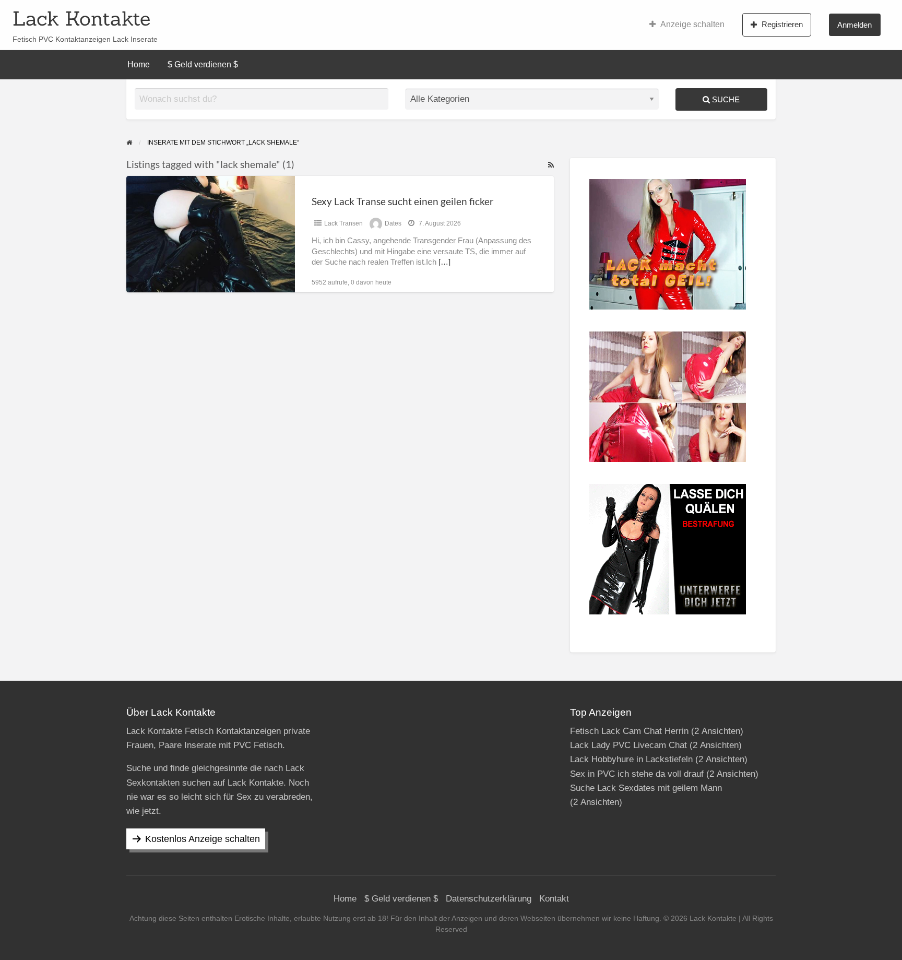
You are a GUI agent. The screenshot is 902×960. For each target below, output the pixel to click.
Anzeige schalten (692, 24)
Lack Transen (343, 223)
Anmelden (854, 24)
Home (138, 64)
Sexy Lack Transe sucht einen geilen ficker (403, 201)
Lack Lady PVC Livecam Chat (628, 745)
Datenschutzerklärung (488, 899)
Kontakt (554, 899)
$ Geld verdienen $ (203, 64)
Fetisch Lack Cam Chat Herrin (629, 731)
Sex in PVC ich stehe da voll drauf (637, 774)
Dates (393, 223)
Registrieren (782, 24)
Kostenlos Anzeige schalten (202, 839)
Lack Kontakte (81, 18)
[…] (444, 262)
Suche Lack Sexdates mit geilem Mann (646, 788)
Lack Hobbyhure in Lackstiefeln (631, 759)
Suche (725, 99)
